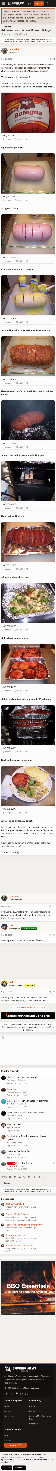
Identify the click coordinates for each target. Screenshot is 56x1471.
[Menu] (4, 3)
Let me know (43, 17)
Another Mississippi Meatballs (19, 1245)
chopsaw (11, 1166)
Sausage (21, 1080)
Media (32, 1411)
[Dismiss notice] (52, 11)
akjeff (9, 1104)
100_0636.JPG (9, 809)
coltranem (11, 1154)
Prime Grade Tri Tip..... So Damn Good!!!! (26, 1112)
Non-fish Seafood (13, 1241)
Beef (25, 1092)
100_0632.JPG (9, 565)
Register (8, 1440)
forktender (11, 1080)
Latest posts (7, 1199)
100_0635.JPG (9, 748)
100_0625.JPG (9, 318)
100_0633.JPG (9, 626)
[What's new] (47, 3)
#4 (54, 992)
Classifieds (34, 1424)
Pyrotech (11, 1127)
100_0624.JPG (9, 257)
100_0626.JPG (9, 379)
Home (7, 1406)
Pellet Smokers (19, 1104)
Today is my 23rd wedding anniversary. (23, 1224)
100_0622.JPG (9, 135)
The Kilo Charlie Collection (17, 1214)
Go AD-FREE (15, 1445)
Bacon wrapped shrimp (16, 1235)
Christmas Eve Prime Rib (18, 1151)
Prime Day (12, 1089)
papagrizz (8, 34)
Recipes (32, 1406)
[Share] (50, 59)
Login (6, 1435)
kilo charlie (11, 1142)
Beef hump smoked (14, 1204)
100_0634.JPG (9, 687)
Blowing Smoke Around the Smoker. (20, 1220)
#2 (54, 906)
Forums (7, 1411)
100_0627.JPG (9, 443)
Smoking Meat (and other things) (40, 1417)
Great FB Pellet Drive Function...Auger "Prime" (29, 1101)
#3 (54, 935)
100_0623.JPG (9, 196)
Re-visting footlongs (25, 1163)
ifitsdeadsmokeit (14, 1092)
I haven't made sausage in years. (22, 1077)
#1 (54, 59)
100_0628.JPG (9, 504)
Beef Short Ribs (14, 1124)
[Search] (52, 3)
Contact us (9, 1416)
